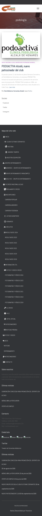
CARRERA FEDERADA (11, 211)
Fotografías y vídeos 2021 (14, 292)
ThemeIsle (29, 511)
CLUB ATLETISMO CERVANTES (15, 142)
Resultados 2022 (11, 243)
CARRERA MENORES (11, 205)
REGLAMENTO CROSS (13, 189)
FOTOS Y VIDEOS (10, 335)
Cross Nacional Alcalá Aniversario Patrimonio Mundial (18, 62)
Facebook (6, 103)
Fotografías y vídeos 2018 (14, 302)
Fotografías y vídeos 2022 (14, 286)
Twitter (5, 107)
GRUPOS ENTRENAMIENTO (13, 163)
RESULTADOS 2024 (12, 232)
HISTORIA (10, 147)
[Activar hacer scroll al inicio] (37, 511)
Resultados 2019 (11, 254)
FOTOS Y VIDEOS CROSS (14, 270)
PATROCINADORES (11, 324)
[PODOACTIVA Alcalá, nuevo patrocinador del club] (21, 45)
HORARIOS (9, 222)
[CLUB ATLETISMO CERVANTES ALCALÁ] (9, 8)
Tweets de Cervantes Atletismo (11, 448)
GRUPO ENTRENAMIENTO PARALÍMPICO (18, 173)
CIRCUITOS (9, 227)
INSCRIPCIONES (10, 195)
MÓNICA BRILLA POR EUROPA (10, 401)
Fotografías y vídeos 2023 (14, 281)
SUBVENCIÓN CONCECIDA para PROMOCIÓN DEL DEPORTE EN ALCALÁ (21, 393)
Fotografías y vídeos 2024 (14, 275)
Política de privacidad (21, 506)
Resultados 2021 (11, 248)
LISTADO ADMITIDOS (12, 216)
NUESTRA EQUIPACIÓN (13, 158)
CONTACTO (8, 362)
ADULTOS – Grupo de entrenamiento (18, 179)
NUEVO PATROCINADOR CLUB (11, 494)
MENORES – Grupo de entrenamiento (18, 168)
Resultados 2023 (11, 237)
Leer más (12, 87)
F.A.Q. (8, 313)
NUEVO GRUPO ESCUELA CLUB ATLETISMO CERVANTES (18, 484)
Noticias (7, 346)
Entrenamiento (9, 351)
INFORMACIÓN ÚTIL (11, 265)
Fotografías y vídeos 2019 (14, 297)
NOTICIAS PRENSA (11, 330)
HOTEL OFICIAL (11, 319)
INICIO (7, 137)
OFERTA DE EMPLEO (8, 406)
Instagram (6, 112)
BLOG (6, 341)
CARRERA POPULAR (11, 200)
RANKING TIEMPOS (13, 152)
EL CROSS (9, 308)
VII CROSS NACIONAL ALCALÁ (14, 184)
